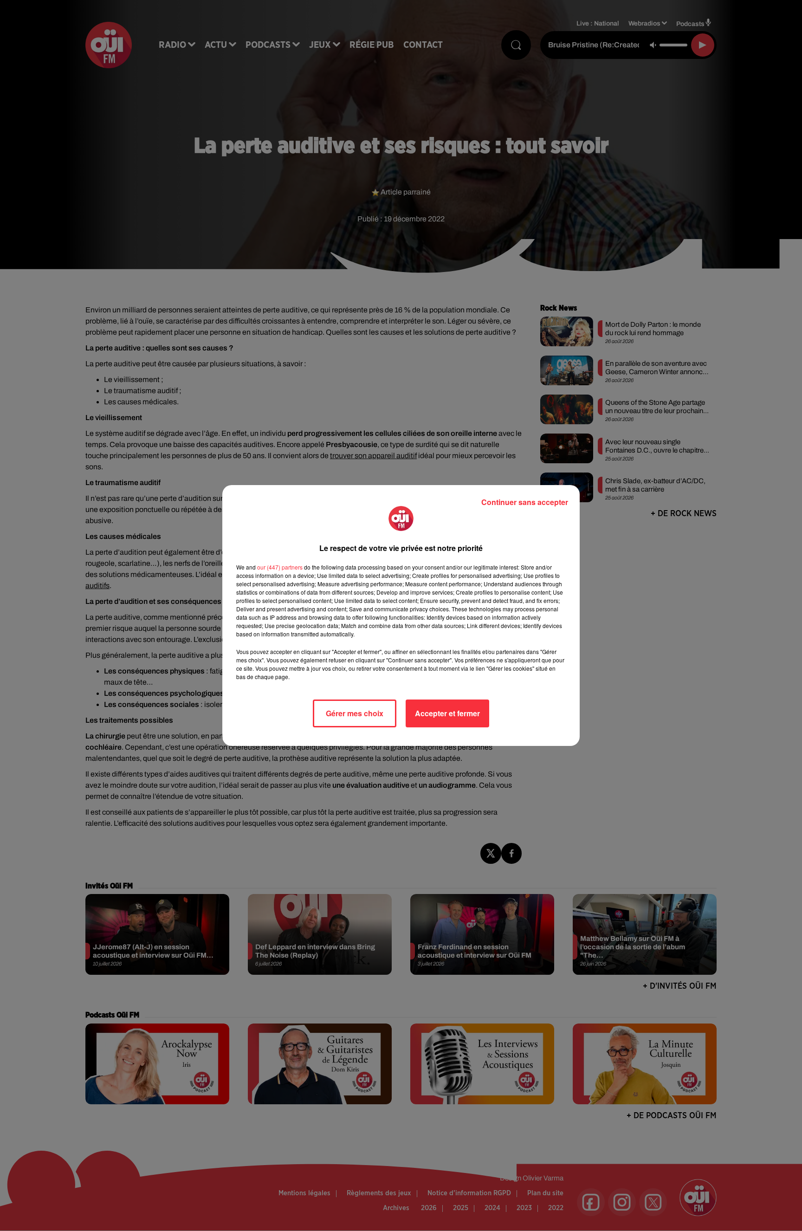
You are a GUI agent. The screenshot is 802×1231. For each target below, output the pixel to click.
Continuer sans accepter (524, 502)
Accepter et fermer (447, 713)
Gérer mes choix (354, 713)
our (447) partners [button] (280, 567)
